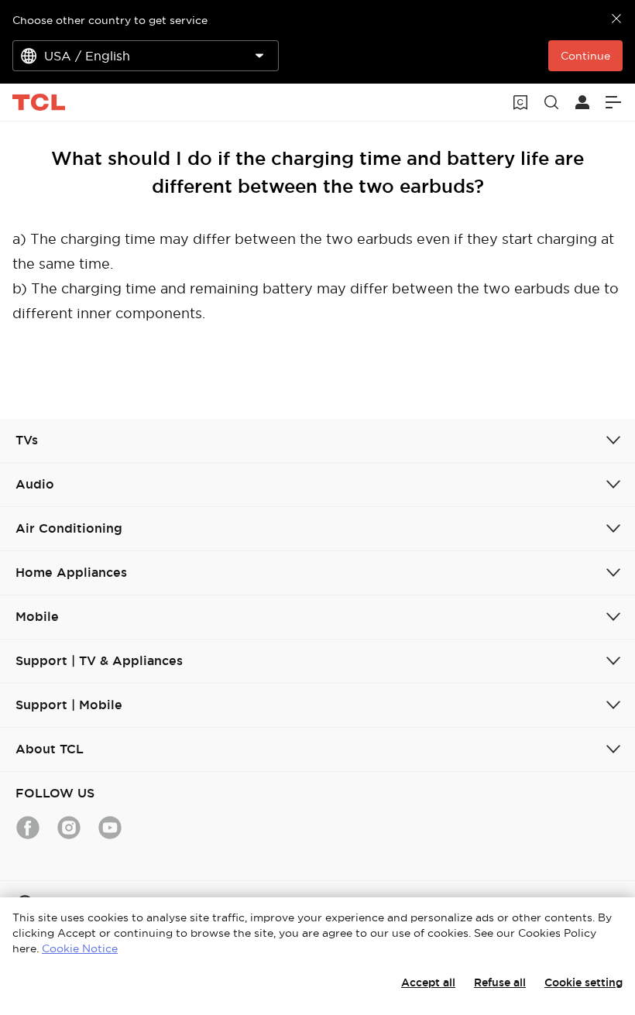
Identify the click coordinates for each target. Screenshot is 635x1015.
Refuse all (500, 982)
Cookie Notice (80, 948)
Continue (585, 56)
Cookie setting (583, 982)
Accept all (428, 982)
